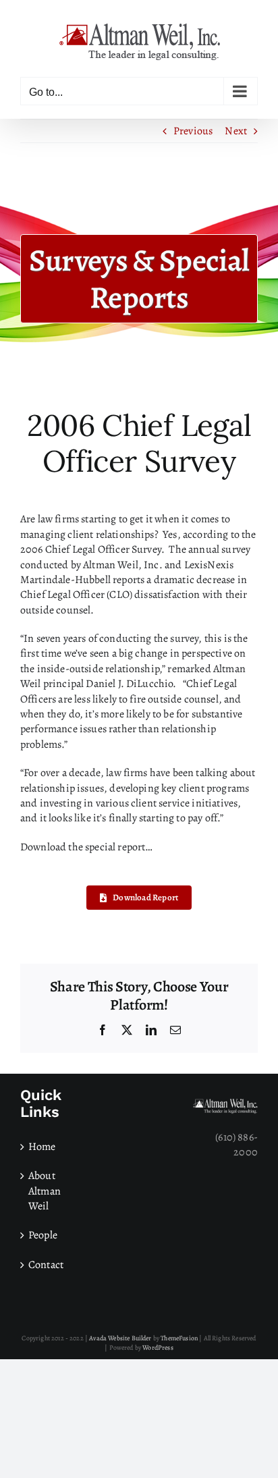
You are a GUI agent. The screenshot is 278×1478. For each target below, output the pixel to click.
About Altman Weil (44, 1190)
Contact (45, 1264)
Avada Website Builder (120, 1338)
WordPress (157, 1347)
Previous (193, 131)
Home (42, 1146)
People (42, 1235)
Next (236, 131)
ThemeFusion (179, 1338)
